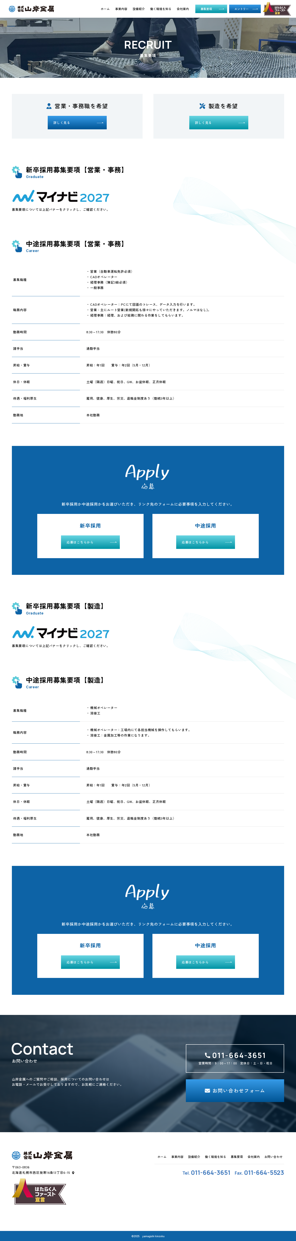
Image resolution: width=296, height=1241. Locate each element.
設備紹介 (139, 9)
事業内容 (121, 9)
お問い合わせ (273, 1157)
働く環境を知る (160, 9)
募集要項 (237, 1157)
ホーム (105, 9)
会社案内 (183, 9)
